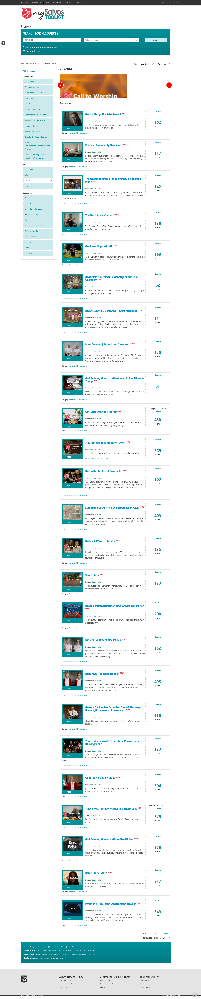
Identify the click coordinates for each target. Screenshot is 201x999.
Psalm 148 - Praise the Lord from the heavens (110, 904)
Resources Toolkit (106, 984)
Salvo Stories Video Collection (36, 137)
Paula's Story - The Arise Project (103, 114)
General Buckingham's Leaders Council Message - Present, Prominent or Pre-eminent (113, 709)
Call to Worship (30, 82)
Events (27, 104)
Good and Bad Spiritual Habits (35, 115)
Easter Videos (30, 98)
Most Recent (42, 951)
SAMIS (102, 987)
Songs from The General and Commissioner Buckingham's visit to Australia (38, 146)
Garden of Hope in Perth (99, 246)
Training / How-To (31, 231)
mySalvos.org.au (57, 958)
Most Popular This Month (57, 951)
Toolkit (47, 3)
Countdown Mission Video (100, 777)
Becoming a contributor (77, 954)
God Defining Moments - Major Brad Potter (109, 839)
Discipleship (29, 203)
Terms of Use (33, 995)
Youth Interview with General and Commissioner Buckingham (113, 743)
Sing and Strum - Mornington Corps (105, 442)
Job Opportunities (146, 984)
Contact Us (91, 954)
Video (27, 181)
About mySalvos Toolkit (44, 954)
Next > (167, 933)
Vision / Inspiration (31, 237)
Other (27, 175)
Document (29, 170)
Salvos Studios (97, 121)
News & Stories (37, 3)
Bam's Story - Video (96, 873)
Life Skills (28, 253)
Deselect (50, 179)
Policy (27, 220)
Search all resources (35, 51)
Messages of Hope (31, 126)
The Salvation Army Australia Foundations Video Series (35, 156)
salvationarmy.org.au (42, 958)
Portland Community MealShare (103, 145)
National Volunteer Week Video (103, 640)
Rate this (158, 111)
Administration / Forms (33, 198)
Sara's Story (92, 575)
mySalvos (52, 14)
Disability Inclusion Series (34, 93)
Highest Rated (89, 951)
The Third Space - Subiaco (99, 215)
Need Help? (57, 3)
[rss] (3, 43)
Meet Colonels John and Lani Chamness (107, 344)
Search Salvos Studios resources (41, 47)
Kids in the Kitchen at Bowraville (103, 471)
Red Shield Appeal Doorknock (102, 673)
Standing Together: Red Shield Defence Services (112, 507)
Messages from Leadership (35, 120)
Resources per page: (151, 938)
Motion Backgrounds (32, 131)
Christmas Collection (32, 87)
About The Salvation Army (68, 984)
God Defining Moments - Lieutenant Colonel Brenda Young (114, 380)
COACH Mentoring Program (101, 412)
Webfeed (40, 995)
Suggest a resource (61, 954)
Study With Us (145, 987)
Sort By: (135, 64)
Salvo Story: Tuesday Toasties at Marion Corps (111, 808)
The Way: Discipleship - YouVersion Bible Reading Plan (113, 180)
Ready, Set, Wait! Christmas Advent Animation (111, 310)
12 (161, 933)
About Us (79, 3)
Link (26, 186)
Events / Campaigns (32, 214)
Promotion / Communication (35, 226)
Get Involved (68, 3)
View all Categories (74, 947)
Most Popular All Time (75, 951)
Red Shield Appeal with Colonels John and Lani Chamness (111, 279)
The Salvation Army (170, 995)
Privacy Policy (25, 995)
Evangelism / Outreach (33, 209)
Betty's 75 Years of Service (100, 541)
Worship (28, 242)
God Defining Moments (33, 109)
